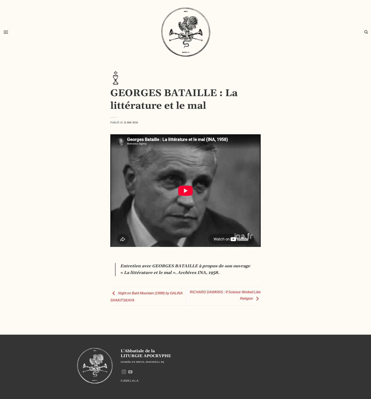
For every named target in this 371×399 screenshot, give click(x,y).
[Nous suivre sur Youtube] (130, 372)
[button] (5, 32)
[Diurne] (115, 78)
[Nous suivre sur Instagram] (124, 372)
